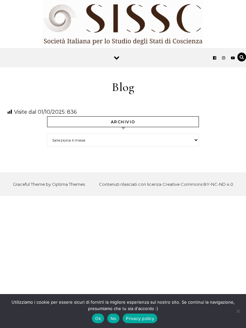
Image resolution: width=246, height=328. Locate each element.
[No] (238, 311)
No (114, 318)
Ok (98, 318)
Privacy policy (140, 318)
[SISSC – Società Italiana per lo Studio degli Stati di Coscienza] (123, 25)
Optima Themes (68, 184)
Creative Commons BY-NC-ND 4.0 (197, 184)
